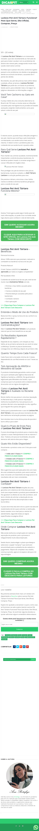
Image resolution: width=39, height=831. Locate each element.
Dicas (22, 9)
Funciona (28, 9)
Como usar (8, 9)
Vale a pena (18, 12)
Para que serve (6, 10)
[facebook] (22, 826)
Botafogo (17, 797)
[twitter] (16, 826)
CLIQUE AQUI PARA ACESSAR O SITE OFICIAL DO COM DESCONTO (19, 237)
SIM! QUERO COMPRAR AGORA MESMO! (18, 562)
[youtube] (19, 826)
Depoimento (16, 9)
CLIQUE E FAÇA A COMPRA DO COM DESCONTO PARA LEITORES (19, 573)
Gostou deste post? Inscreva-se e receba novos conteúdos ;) (19, 619)
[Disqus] (19, 683)
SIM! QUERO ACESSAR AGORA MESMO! (19, 226)
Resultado (21, 10)
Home (2, 9)
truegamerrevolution (7, 12)
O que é (35, 9)
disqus (33, 659)
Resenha (15, 10)
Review (28, 10)
